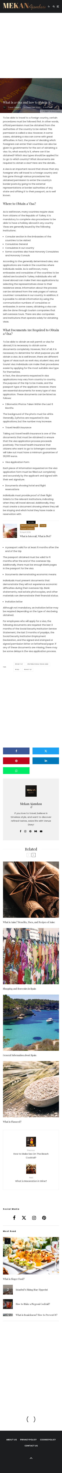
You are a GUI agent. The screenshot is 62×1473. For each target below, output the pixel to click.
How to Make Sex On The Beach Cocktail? (31, 1154)
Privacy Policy (28, 1440)
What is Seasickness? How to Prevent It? (36, 1315)
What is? (28, 669)
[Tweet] (46, 751)
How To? (19, 664)
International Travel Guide (38, 664)
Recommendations (29, 525)
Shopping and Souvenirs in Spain (19, 988)
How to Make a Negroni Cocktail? (33, 1304)
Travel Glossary (14, 107)
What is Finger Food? (14, 1279)
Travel (43, 525)
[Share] (16, 751)
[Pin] (16, 760)
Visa (17, 669)
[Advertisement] (31, 45)
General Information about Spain (19, 1055)
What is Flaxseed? (12, 1121)
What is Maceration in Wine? (31, 1179)
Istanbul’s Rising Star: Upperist (32, 1289)
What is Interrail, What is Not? (35, 536)
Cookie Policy (48, 1440)
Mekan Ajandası (31, 804)
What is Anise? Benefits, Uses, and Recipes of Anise (29, 922)
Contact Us (31, 1446)
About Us (11, 1440)
